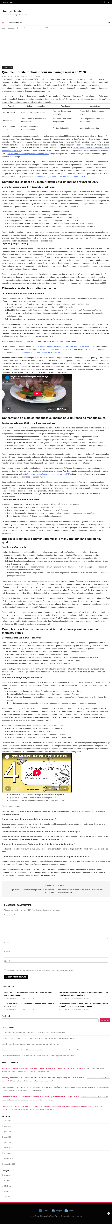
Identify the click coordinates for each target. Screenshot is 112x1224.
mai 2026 (7, 1137)
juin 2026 (7, 1131)
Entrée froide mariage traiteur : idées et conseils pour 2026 (47, 474)
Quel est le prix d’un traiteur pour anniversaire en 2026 (28, 154)
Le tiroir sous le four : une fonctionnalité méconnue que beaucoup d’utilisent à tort (30, 1044)
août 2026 (7, 1121)
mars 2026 (8, 1148)
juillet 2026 (8, 1126)
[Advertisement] (56, 45)
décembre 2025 (10, 1164)
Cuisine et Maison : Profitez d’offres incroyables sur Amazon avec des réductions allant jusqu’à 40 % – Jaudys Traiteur (47, 1087)
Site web (7, 961)
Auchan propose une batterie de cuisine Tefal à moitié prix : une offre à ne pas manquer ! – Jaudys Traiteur (43, 1068)
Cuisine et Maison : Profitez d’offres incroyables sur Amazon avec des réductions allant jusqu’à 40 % (38, 1038)
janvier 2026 (8, 1158)
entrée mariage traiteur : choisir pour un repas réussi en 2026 (61, 176)
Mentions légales (8, 2)
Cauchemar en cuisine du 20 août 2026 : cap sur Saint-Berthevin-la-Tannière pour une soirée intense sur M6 (40, 1050)
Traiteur (7, 1197)
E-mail (7, 952)
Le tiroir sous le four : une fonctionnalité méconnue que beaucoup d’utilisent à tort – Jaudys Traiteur (40, 1097)
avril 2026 (7, 1142)
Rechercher (7, 1016)
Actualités (7, 67)
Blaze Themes (77, 1216)
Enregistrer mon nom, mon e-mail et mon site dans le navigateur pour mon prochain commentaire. (40, 970)
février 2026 (8, 1153)
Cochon (7, 1181)
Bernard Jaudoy (10, 76)
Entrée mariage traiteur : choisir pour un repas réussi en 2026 (40, 352)
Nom (6, 942)
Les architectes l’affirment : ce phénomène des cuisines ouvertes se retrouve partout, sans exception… (38, 1056)
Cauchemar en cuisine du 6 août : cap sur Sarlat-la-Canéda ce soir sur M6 (28, 1109)
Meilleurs (7, 1186)
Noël (6, 1191)
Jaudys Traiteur (14, 11)
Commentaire (9, 915)
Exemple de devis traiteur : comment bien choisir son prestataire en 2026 (60, 347)
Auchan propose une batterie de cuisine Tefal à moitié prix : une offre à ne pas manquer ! (33, 1032)
